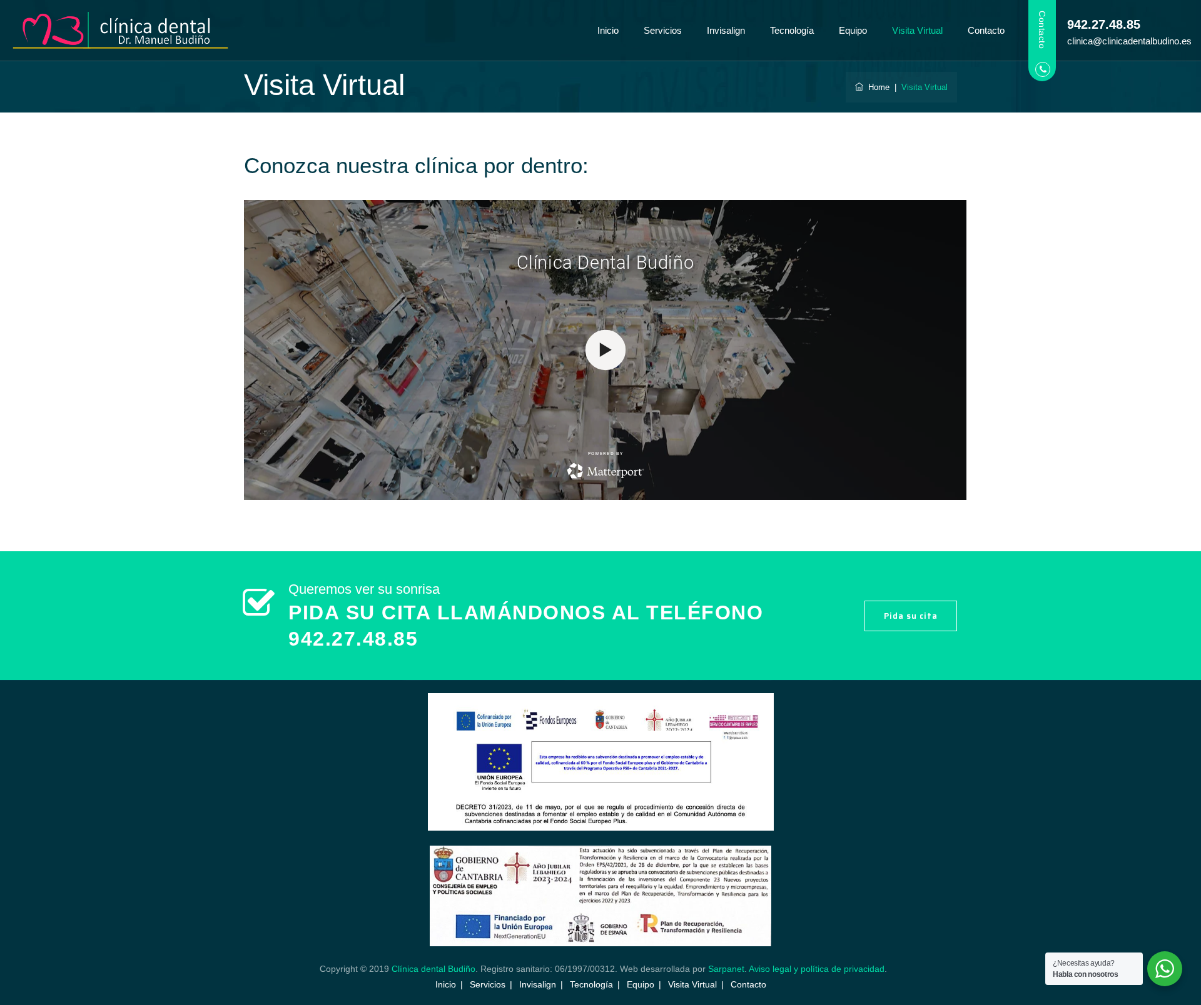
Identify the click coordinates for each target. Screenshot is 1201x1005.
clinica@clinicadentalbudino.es (1129, 41)
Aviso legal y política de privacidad (816, 969)
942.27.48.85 (1103, 24)
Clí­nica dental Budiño (433, 969)
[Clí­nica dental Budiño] (120, 30)
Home (876, 87)
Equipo (853, 30)
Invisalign (726, 30)
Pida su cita (911, 615)
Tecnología (792, 30)
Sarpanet (726, 969)
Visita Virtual (917, 30)
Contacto (986, 30)
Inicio (608, 30)
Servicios (663, 30)
